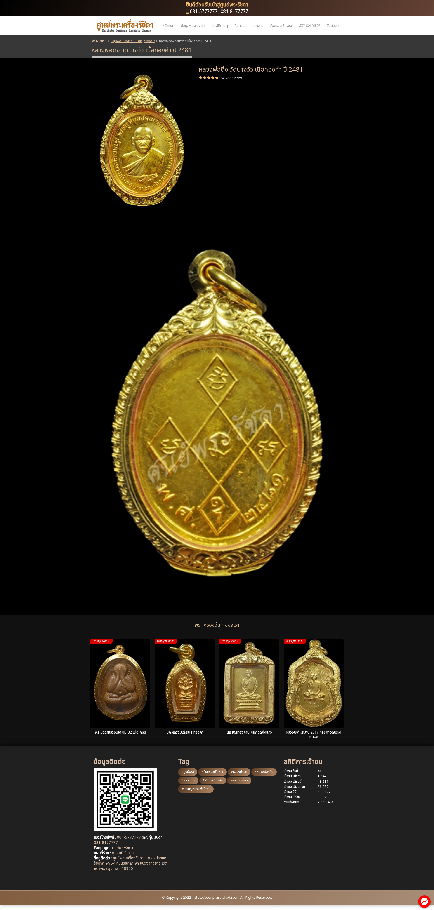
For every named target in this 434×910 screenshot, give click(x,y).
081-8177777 (234, 11)
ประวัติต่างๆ (219, 25)
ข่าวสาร (258, 25)
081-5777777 (203, 11)
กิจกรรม (240, 25)
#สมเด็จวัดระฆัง (213, 780)
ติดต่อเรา (333, 25)
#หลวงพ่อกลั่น (264, 771)
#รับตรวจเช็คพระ (212, 771)
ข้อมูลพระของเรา (193, 25)
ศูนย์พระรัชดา (122, 848)
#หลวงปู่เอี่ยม (239, 780)
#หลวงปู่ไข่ (188, 780)
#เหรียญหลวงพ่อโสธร (196, 789)
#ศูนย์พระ (188, 771)
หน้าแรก (168, 25)
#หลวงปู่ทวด (239, 771)
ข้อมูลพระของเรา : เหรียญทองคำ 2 (133, 41)
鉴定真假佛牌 (309, 25)
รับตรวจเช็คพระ (281, 25)
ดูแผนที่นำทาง (123, 853)
